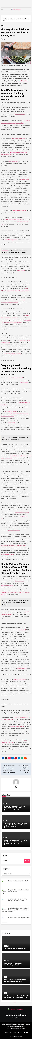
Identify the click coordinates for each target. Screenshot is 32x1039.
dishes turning (21, 270)
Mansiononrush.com (16, 1015)
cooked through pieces (11, 239)
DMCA (26, 1032)
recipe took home (22, 668)
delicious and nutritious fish (15, 378)
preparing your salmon (7, 585)
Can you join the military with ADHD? (15, 948)
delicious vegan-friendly (17, 726)
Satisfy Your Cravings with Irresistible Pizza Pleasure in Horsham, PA (15, 841)
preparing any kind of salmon (12, 353)
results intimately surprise (8, 554)
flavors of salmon (20, 114)
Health (6, 945)
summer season (13, 161)
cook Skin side (11, 422)
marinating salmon (22, 81)
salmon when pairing (20, 679)
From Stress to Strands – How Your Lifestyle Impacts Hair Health (14, 807)
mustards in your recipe (18, 138)
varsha (7, 809)
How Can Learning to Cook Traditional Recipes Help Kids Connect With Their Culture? (15, 824)
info (2, 25)
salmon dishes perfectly (22, 512)
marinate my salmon (11, 411)
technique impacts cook (19, 210)
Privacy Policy (12, 1032)
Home (6, 1032)
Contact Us (20, 1032)
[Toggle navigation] (2, 9)
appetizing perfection (14, 530)
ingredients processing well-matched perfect (13, 545)
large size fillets (24, 179)
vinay (7, 826)
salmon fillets (24, 382)
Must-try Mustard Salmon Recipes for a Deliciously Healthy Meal (15, 32)
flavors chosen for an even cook (13, 219)
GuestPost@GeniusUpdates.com (16, 1028)
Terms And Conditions (16, 1036)
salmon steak (22, 630)
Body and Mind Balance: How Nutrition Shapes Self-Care (13, 964)
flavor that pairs (19, 581)
